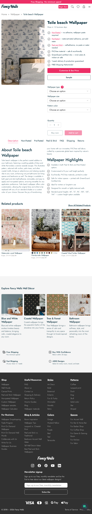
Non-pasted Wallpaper (10, 398)
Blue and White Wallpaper (9, 320)
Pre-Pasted (56, 38)
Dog (72, 395)
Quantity (50, 120)
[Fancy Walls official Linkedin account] (59, 465)
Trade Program (7, 422)
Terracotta (51, 440)
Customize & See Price (69, 70)
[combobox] (69, 91)
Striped (73, 408)
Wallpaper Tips (30, 422)
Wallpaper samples (8, 405)
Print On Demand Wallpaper (8, 428)
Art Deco (51, 384)
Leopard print (75, 388)
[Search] (72, 6)
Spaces (74, 414)
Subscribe (46, 492)
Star (71, 405)
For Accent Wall (76, 419)
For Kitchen (74, 439)
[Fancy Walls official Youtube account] (53, 465)
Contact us (28, 391)
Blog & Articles (32, 414)
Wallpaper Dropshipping (11, 419)
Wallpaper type (55, 87)
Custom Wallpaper (8, 402)
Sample (69, 77)
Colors (50, 414)
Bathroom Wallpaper (74, 320)
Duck (72, 391)
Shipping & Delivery (32, 395)
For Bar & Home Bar (78, 422)
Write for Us (6, 442)
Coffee (73, 384)
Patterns (74, 379)
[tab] (13, 140)
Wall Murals (5, 388)
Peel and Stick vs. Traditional (31, 434)
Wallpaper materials (32, 408)
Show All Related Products (79, 205)
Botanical (51, 391)
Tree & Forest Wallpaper (53, 320)
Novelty (50, 405)
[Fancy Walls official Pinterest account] (46, 465)
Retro (49, 408)
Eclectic (50, 395)
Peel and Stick (57, 45)
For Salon (74, 443)
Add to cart (73, 132)
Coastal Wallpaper (33, 318)
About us (28, 388)
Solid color (74, 402)
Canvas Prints (6, 391)
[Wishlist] (78, 6)
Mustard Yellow (53, 422)
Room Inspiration (31, 419)
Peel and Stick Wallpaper (11, 395)
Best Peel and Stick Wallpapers (31, 450)
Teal (48, 436)
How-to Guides (30, 402)
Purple (49, 429)
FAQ (26, 384)
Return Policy (29, 398)
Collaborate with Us (9, 439)
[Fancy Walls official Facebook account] (39, 465)
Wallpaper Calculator (9, 408)
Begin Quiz (63, 7)
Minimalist (51, 402)
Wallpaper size (53, 96)
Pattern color (52, 105)
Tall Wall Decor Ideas (32, 445)
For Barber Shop (76, 426)
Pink (49, 426)
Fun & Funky (52, 398)
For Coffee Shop (77, 429)
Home (4, 14)
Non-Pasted (56, 32)
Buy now (55, 132)
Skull (72, 398)
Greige (50, 419)
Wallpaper (15, 14)
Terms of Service (71, 509)
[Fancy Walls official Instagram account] (32, 465)
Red (48, 433)
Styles (50, 379)
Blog (26, 405)
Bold (49, 388)
